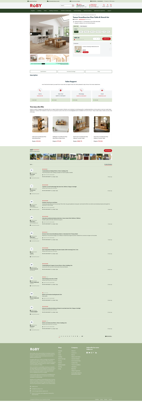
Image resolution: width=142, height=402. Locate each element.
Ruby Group (78, 14)
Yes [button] (52, 176)
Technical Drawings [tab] (71, 71)
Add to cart (106, 38)
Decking (60, 366)
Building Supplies (61, 364)
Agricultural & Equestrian (99, 10)
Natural (76, 31)
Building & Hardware (53, 10)
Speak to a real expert (61, 95)
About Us (73, 351)
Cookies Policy (74, 362)
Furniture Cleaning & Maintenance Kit (91, 46)
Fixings (59, 368)
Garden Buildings (77, 10)
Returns (73, 354)
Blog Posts (73, 368)
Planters (60, 362)
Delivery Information (75, 356)
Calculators (73, 366)
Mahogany (87, 31)
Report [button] (54, 176)
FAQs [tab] (99, 71)
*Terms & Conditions (75, 364)
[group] (36, 150)
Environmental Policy (76, 360)
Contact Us (73, 352)
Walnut (81, 31)
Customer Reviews (75, 358)
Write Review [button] (108, 150)
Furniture (110, 399)
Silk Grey (92, 31)
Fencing (60, 360)
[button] (85, 19)
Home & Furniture (87, 10)
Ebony (108, 31)
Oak (104, 31)
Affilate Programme (75, 370)
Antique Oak (98, 31)
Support (109, 10)
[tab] (108, 164)
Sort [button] (31, 164)
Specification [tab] (43, 71)
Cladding (39, 10)
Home (74, 14)
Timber (59, 354)
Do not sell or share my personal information (76, 373)
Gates (45, 10)
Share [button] (57, 176)
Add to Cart (85, 52)
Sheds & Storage (61, 358)
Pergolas (33, 10)
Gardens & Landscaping (66, 10)
